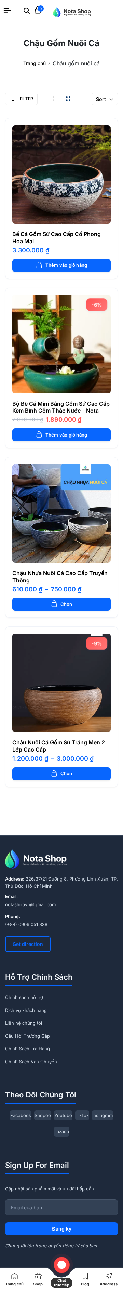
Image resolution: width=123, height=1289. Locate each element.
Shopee (43, 1115)
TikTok (82, 1115)
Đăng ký (61, 1229)
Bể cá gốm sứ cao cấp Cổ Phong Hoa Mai (56, 238)
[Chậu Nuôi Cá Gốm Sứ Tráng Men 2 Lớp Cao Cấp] (61, 683)
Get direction (28, 944)
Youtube (63, 1115)
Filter (26, 98)
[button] (61, 215)
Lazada (61, 1131)
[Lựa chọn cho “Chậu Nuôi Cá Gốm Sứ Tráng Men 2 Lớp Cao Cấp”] (61, 723)
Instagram (102, 1115)
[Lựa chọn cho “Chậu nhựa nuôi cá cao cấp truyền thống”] (61, 554)
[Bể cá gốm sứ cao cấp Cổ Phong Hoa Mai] (61, 174)
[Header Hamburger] (7, 10)
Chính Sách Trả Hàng (27, 1048)
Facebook (20, 1115)
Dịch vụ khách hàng (26, 1010)
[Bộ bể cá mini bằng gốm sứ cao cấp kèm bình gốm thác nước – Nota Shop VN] (61, 344)
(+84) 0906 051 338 (26, 924)
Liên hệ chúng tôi (23, 1023)
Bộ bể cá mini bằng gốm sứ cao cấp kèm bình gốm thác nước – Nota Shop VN (61, 410)
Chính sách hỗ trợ (24, 997)
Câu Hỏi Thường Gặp (27, 1036)
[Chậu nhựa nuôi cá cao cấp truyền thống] (61, 513)
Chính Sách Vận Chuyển (31, 1061)
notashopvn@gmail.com (30, 904)
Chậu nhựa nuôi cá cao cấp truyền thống (60, 577)
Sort (101, 99)
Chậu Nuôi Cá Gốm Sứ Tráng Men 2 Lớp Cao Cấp (58, 746)
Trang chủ (34, 63)
